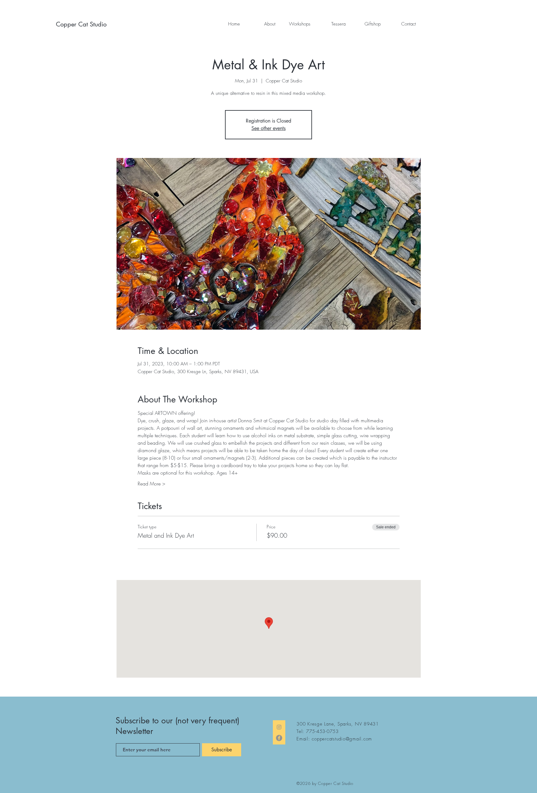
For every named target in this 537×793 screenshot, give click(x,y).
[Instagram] (279, 727)
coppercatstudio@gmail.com (342, 739)
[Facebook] (279, 738)
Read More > (151, 483)
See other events (268, 128)
